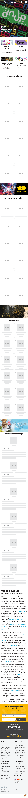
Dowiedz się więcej (7, 35)
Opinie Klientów (19, 745)
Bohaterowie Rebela (20, 752)
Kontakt (3, 745)
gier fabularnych (14, 645)
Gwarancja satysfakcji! (20, 750)
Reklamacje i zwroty (6, 747)
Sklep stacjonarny (19, 748)
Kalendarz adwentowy (20, 753)
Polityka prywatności (6, 789)
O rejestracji (4, 757)
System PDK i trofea (19, 766)
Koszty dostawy (5, 744)
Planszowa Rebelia (5, 771)
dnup (4, 26)
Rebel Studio (4, 768)
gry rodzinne (16, 618)
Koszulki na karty (5, 763)
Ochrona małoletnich (20, 755)
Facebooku (7, 687)
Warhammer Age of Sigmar (19, 634)
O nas (16, 744)
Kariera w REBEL (19, 773)
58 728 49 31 (14, 726)
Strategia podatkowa (20, 771)
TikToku (18, 687)
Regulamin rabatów (6, 755)
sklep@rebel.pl (14, 736)
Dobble (21, 47)
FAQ (2, 758)
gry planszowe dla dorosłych (16, 619)
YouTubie (23, 687)
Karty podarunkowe (20, 765)
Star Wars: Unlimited (15, 628)
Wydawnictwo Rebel (6, 765)
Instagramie (13, 687)
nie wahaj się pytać (21, 611)
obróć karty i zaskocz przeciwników (8, 31)
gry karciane (24, 626)
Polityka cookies (19, 770)
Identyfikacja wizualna (20, 757)
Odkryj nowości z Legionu (7, 64)
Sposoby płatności (5, 753)
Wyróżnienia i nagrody (20, 747)
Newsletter (17, 763)
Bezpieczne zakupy (5, 752)
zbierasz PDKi (8, 661)
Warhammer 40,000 (6, 634)
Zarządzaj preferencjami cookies (25, 795)
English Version (5, 770)
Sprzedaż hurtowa (5, 766)
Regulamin (16, 789)
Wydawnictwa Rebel (14, 690)
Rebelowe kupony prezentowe (7, 48)
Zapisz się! (21, 719)
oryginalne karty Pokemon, (16, 624)
